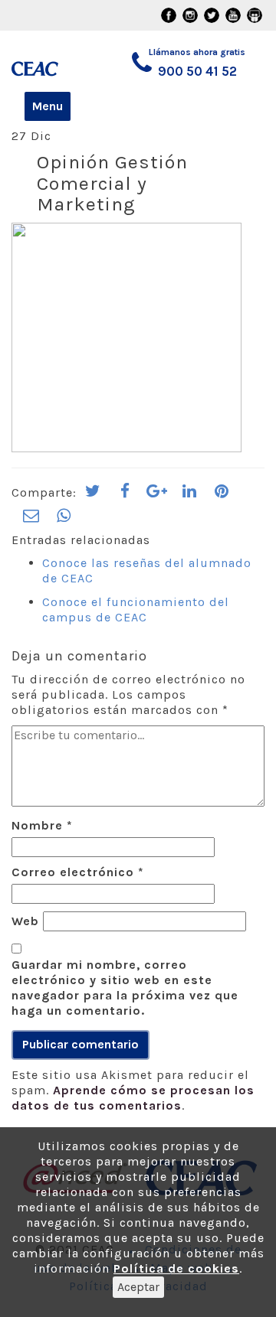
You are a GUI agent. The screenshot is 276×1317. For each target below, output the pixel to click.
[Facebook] (125, 496)
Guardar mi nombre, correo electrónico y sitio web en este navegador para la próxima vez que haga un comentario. (125, 987)
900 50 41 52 (197, 71)
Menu (47, 106)
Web (25, 921)
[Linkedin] (189, 496)
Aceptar (138, 1287)
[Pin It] (221, 496)
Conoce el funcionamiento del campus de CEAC (135, 609)
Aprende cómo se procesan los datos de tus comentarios (133, 1098)
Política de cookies (176, 1268)
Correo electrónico (78, 872)
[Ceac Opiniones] (45, 61)
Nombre (42, 825)
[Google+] (157, 496)
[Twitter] (92, 496)
